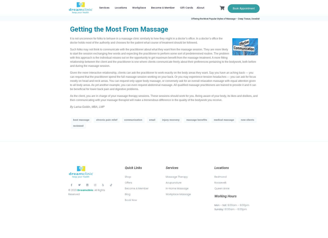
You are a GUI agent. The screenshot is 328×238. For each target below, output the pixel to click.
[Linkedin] (87, 185)
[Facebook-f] (71, 185)
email (152, 119)
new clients (247, 119)
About (200, 7)
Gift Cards (186, 7)
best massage (81, 119)
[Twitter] (79, 185)
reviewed (78, 125)
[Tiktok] (111, 185)
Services (104, 7)
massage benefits (196, 119)
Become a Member (163, 7)
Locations (121, 7)
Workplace (139, 7)
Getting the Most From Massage (119, 29)
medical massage (224, 119)
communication (133, 119)
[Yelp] (103, 185)
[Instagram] (95, 185)
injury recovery (171, 119)
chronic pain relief (106, 119)
